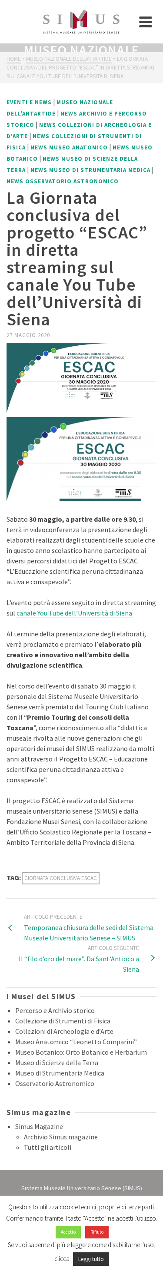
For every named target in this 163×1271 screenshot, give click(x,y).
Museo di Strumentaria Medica (59, 1073)
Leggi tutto (91, 1259)
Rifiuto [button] (96, 1232)
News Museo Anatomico (69, 147)
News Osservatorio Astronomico (63, 181)
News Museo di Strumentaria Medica (90, 170)
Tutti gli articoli (47, 1147)
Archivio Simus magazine (61, 1136)
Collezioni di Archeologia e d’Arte (64, 1031)
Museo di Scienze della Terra (56, 1062)
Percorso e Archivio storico (55, 1010)
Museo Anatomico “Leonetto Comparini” (76, 1041)
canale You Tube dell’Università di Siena (75, 613)
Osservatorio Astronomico (54, 1083)
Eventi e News (29, 102)
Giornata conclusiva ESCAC (60, 878)
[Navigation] (145, 21)
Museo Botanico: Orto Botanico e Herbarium (81, 1052)
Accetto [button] (68, 1232)
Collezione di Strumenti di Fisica (62, 1020)
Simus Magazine (39, 1126)
